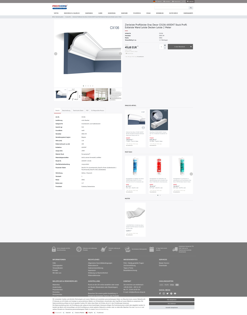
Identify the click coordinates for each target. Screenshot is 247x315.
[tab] (57, 110)
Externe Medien (79, 312)
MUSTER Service (173, 13)
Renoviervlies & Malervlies (72, 13)
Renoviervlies (57, 294)
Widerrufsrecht (93, 265)
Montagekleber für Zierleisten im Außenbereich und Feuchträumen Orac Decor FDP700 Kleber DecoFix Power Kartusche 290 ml (182, 180)
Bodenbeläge (160, 13)
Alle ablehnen (172, 303)
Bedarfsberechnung (130, 270)
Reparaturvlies (58, 289)
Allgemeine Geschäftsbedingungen (100, 263)
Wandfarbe (124, 13)
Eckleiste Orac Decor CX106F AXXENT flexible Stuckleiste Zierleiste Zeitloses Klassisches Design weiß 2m (135, 133)
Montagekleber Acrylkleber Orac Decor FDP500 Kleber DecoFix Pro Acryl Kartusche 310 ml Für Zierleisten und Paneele (135, 180)
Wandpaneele (89, 13)
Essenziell (58, 312)
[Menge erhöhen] (165, 45)
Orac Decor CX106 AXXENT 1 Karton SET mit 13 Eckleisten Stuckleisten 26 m (158, 133)
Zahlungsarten (58, 265)
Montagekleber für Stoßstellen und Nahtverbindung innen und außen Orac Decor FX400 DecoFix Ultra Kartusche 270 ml (158, 180)
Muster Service (164, 263)
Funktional (100, 312)
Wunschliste (130, 53)
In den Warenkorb (179, 47)
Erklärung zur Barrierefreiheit (98, 273)
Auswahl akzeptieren (172, 307)
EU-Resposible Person (97, 110)
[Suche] (191, 7)
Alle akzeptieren (171, 300)
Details (57, 110)
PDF (87, 110)
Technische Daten (78, 110)
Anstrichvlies (57, 287)
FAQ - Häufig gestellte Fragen (134, 263)
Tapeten (56, 13)
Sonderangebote (188, 13)
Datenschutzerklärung (95, 268)
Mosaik (148, 13)
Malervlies (56, 284)
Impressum (92, 270)
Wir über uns (57, 273)
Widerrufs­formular (94, 275)
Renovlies (56, 292)
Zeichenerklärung (130, 265)
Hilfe (54, 263)
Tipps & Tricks (128, 268)
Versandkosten (140, 56)
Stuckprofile (137, 13)
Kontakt (55, 270)
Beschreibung (66, 110)
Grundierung (111, 13)
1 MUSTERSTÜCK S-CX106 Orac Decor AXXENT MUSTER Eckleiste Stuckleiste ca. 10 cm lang (135, 226)
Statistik (68, 312)
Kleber (100, 13)
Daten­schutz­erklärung (101, 309)
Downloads (163, 265)
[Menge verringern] (165, 48)
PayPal (91, 312)
